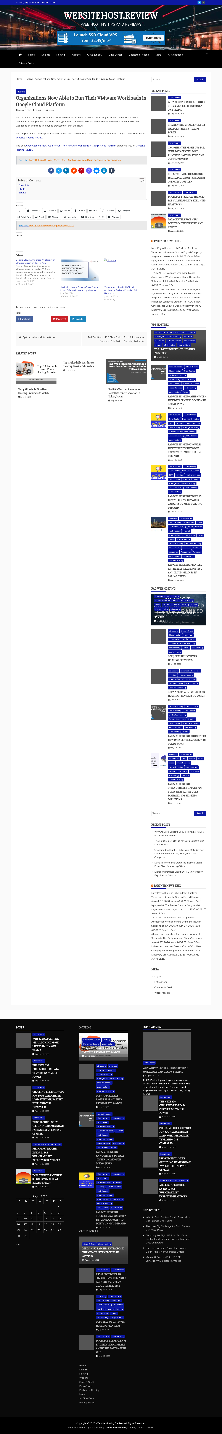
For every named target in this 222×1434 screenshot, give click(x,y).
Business (173, 518)
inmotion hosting (173, 336)
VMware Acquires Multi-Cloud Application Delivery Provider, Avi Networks (120, 290)
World (185, 392)
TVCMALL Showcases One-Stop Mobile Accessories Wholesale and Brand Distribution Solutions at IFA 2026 (176, 277)
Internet (186, 531)
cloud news (189, 522)
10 (25, 1218)
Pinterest (61, 318)
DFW (171, 423)
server (194, 605)
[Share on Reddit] (74, 171)
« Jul (18, 1244)
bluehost (185, 671)
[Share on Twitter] (59, 171)
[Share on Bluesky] (96, 171)
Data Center (115, 54)
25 (32, 1230)
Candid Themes (145, 1427)
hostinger (159, 336)
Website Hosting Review (29, 137)
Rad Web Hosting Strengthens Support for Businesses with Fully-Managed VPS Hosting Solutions (185, 791)
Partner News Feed (167, 241)
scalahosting (189, 341)
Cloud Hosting (190, 192)
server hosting (161, 609)
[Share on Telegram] (104, 171)
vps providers (184, 345)
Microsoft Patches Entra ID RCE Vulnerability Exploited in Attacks (187, 200)
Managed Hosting (191, 384)
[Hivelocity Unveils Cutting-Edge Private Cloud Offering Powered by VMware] (80, 270)
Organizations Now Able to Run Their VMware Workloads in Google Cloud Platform (71, 145)
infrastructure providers (165, 600)
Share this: (24, 185)
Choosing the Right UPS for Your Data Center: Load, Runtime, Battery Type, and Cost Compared (179, 853)
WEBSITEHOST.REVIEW (111, 15)
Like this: (23, 188)
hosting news (26, 307)
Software (197, 548)
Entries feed (160, 981)
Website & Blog (176, 560)
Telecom (197, 552)
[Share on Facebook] (51, 171)
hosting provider (192, 423)
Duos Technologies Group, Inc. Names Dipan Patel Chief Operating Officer (187, 177)
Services (187, 548)
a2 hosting (160, 332)
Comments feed (163, 987)
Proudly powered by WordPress (85, 1427)
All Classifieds (175, 54)
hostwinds (160, 596)
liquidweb (159, 341)
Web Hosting (175, 392)
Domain (45, 54)
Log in (157, 976)
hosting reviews (39, 307)
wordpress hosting (177, 687)
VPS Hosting (160, 325)
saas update (174, 548)
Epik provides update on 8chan (39, 337)
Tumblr (53, 2)
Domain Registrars (177, 379)
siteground (175, 609)
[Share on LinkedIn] (66, 171)
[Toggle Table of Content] (140, 180)
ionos (157, 605)
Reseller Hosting (176, 436)
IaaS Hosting (174, 384)
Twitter (45, 2)
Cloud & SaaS (94, 54)
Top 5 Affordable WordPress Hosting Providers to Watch (33, 391)
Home (31, 54)
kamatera (188, 336)
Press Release (175, 388)
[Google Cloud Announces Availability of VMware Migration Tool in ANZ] (38, 272)
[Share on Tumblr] (112, 171)
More (158, 54)
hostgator (195, 671)
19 (38, 1224)
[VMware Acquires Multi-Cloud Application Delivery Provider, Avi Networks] (124, 270)
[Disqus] (81, 450)
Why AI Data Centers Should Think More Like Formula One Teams (186, 105)
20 (45, 1224)
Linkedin (79, 318)
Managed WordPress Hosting (182, 432)
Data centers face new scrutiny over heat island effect (185, 223)
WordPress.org (162, 992)
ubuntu (158, 345)
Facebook (25, 318)
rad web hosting (174, 341)
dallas (199, 522)
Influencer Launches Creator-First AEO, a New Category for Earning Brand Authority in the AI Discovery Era (176, 305)
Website (76, 54)
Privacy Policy (26, 63)
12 (38, 1218)
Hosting (60, 54)
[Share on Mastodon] (89, 171)
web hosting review (56, 307)
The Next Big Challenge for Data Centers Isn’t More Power (186, 128)
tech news (173, 552)
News (200, 535)
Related (22, 192)
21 (52, 1224)
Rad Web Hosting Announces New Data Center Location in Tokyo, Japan (124, 393)
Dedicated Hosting (139, 54)
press (171, 539)
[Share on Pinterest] (81, 171)
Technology (186, 552)
